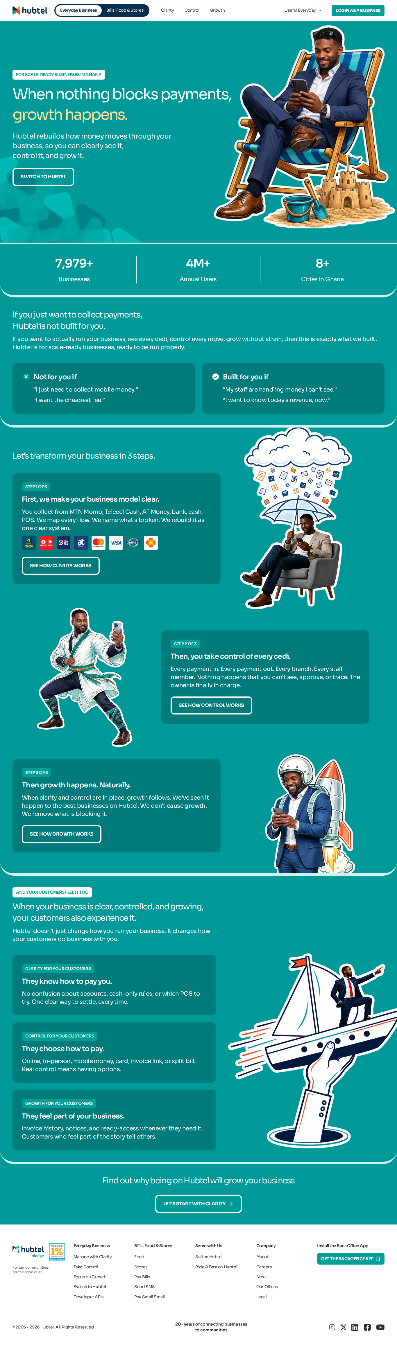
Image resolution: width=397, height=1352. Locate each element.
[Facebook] (367, 1327)
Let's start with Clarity (194, 1204)
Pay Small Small (149, 1296)
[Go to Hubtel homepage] (29, 10)
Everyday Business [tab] (78, 10)
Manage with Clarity (93, 1256)
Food (139, 1256)
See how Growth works (61, 834)
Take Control (86, 1267)
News (262, 1276)
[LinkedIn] (354, 1327)
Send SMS (144, 1286)
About (262, 1256)
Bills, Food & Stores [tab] (125, 10)
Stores (140, 1267)
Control (192, 10)
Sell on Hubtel (209, 1256)
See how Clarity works (61, 566)
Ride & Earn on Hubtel (216, 1267)
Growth (217, 10)
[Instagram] (332, 1327)
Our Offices (267, 1286)
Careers (264, 1267)
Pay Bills (142, 1276)
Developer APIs (89, 1296)
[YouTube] (380, 1327)
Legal (261, 1296)
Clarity (167, 10)
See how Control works (211, 705)
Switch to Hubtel (43, 177)
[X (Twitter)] (343, 1327)
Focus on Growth (90, 1276)
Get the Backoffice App (347, 1258)
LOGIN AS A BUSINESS (358, 10)
